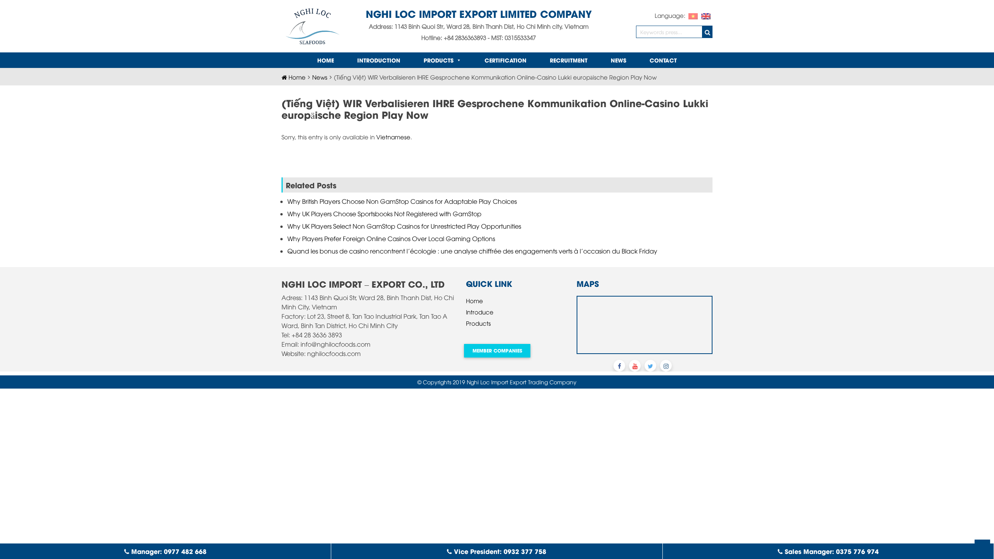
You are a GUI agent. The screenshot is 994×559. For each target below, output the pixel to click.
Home (325, 60)
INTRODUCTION (378, 60)
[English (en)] (706, 15)
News (618, 60)
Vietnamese (393, 137)
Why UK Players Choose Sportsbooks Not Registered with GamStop (384, 213)
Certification (506, 60)
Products (439, 60)
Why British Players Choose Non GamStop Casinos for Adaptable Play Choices (402, 201)
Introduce (480, 312)
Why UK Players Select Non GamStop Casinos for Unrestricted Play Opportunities (404, 226)
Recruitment (568, 60)
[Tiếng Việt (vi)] (693, 15)
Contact (663, 60)
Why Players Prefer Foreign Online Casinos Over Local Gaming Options (391, 238)
